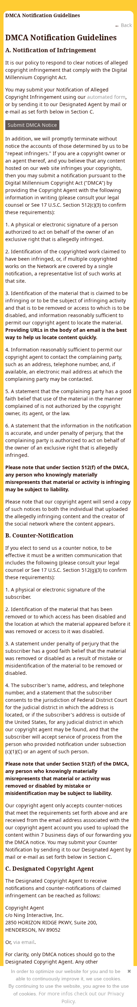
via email (23, 942)
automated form (106, 97)
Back (126, 25)
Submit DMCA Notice (32, 125)
